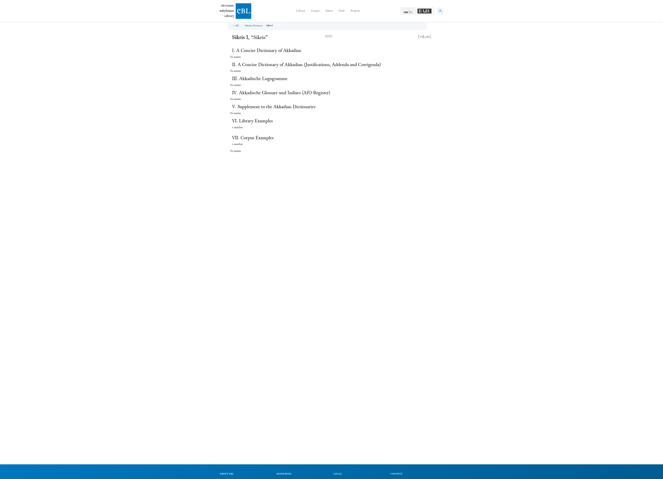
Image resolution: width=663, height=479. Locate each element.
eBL (237, 25)
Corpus (315, 11)
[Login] (440, 11)
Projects (355, 11)
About (329, 11)
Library (300, 11)
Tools (342, 11)
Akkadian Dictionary (253, 25)
